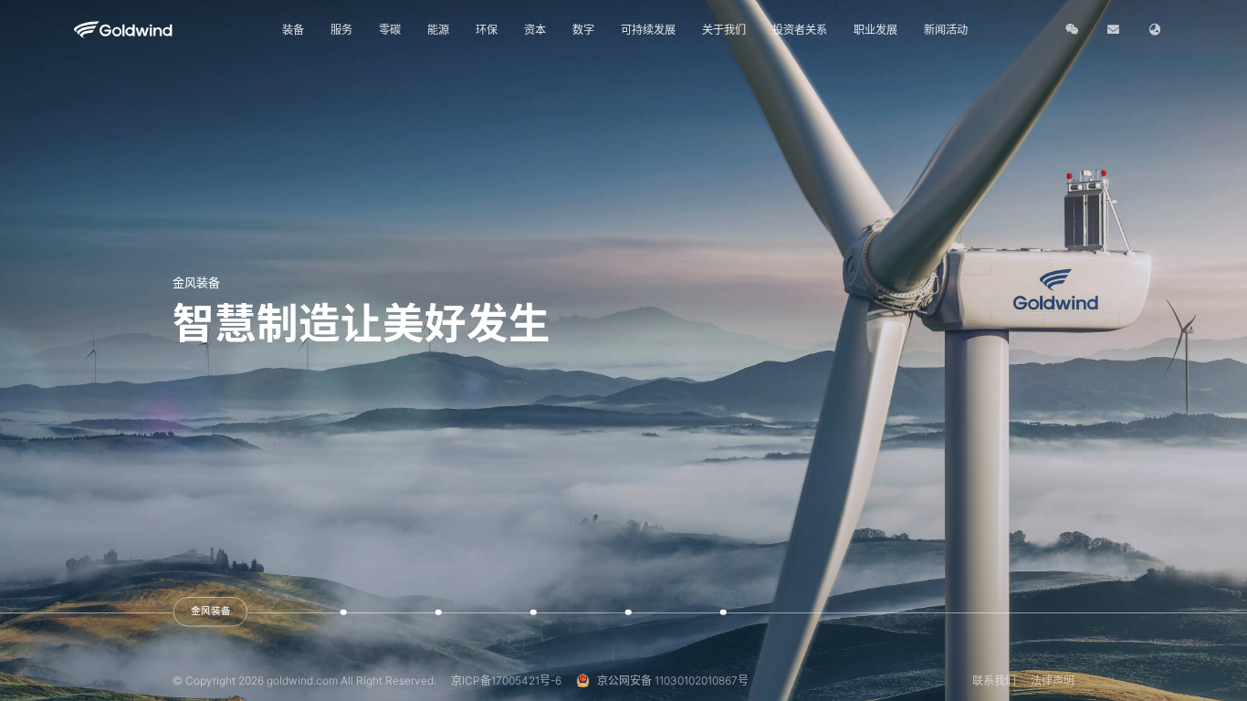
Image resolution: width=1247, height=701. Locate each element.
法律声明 (1052, 680)
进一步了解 (232, 377)
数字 (583, 30)
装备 (293, 30)
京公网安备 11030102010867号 (673, 680)
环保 (487, 30)
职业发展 (875, 30)
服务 (341, 30)
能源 (438, 30)
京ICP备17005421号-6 (506, 680)
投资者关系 (799, 30)
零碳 (390, 30)
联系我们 (994, 680)
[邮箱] (1113, 29)
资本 (535, 30)
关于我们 (724, 30)
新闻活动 (946, 30)
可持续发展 (648, 30)
